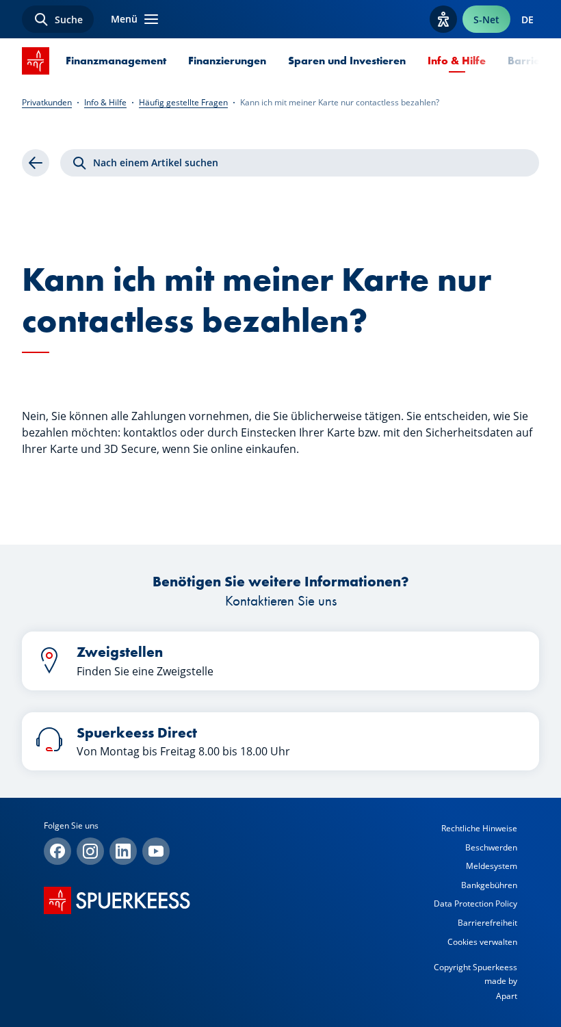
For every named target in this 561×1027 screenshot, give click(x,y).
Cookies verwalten (482, 942)
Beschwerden (491, 847)
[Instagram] (90, 851)
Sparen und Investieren (347, 60)
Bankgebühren (489, 885)
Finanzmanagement (116, 60)
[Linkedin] (123, 851)
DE (527, 19)
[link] (35, 163)
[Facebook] (57, 851)
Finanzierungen (227, 60)
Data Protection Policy (475, 903)
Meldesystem (491, 866)
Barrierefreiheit (487, 922)
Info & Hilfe (457, 60)
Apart (506, 996)
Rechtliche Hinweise (479, 828)
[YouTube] (156, 851)
